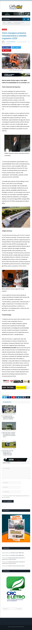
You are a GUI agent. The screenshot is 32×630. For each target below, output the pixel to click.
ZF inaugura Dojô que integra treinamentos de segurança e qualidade (8, 417)
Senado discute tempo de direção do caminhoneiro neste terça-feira (13, 558)
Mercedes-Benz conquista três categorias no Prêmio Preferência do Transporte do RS (9, 434)
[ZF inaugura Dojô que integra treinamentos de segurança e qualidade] (9, 409)
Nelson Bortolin (11, 41)
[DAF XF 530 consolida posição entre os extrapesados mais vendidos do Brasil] (9, 444)
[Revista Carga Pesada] (16, 7)
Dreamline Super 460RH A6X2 (17, 552)
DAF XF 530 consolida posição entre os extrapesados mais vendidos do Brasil (8, 452)
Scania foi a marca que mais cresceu (16, 565)
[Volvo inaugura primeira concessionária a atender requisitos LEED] (16, 61)
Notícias (4, 29)
